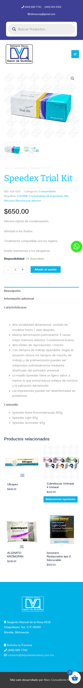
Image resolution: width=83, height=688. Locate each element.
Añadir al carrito (46, 269)
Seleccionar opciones (60, 499)
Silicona (9, 200)
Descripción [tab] (12, 290)
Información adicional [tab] (19, 298)
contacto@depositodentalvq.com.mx (31, 655)
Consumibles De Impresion (46, 196)
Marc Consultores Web (58, 679)
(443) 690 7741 (33, 7)
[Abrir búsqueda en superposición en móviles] (41, 29)
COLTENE (22, 196)
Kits (66, 196)
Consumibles (20, 168)
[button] (72, 78)
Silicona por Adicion (28, 200)
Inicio (7, 168)
